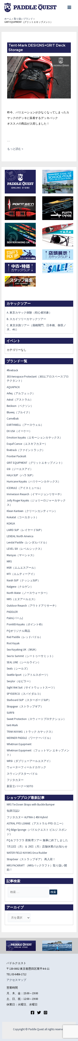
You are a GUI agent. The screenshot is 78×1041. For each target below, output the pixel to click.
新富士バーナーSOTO (20, 786)
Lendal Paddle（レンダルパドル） (28, 542)
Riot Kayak (13, 643)
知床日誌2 (13, 811)
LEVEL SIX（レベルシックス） (25, 549)
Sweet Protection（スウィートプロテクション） (36, 719)
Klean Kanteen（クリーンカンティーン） (32, 511)
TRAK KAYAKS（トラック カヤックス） (30, 732)
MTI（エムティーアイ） (21, 574)
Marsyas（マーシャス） (21, 555)
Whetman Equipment (19, 744)
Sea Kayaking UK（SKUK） (22, 649)
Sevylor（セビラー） (19, 681)
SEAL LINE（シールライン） (24, 662)
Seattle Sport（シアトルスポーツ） (28, 675)
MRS (9, 561)
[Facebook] (32, 1012)
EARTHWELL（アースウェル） (25, 425)
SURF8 (10, 713)
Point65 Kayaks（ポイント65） (25, 624)
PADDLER (12, 612)
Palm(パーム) (15, 618)
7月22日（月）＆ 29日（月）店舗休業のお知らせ (37, 846)
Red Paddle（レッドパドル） (24, 637)
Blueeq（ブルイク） (19, 412)
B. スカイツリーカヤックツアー (26, 319)
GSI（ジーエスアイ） (20, 469)
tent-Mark (12, 725)
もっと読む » (15, 149)
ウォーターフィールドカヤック (26, 767)
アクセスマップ (16, 980)
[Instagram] (45, 1012)
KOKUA (11, 523)
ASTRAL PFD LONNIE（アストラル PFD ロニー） (36, 823)
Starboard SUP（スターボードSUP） (29, 700)
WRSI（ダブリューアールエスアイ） (29, 761)
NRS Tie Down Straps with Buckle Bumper (31, 804)
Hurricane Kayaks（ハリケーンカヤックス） (34, 481)
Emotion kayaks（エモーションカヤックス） (34, 437)
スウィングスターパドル (22, 774)
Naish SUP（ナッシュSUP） (23, 580)
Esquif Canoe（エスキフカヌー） (27, 444)
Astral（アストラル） (20, 399)
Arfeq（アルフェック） (21, 393)
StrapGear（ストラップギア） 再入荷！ (31, 859)
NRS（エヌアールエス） (22, 599)
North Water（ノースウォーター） (28, 593)
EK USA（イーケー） (19, 431)
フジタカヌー (15, 780)
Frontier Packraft (16, 456)
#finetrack (12, 370)
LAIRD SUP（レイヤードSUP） (25, 530)
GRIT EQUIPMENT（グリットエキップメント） (35, 463)
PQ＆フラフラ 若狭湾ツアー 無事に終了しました (37, 840)
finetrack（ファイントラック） (26, 450)
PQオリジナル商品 (18, 631)
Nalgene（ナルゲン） (20, 586)
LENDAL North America (20, 536)
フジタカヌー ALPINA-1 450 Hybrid (27, 817)
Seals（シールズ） (18, 668)
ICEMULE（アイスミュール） (24, 488)
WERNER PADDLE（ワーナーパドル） (29, 738)
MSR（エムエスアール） (22, 568)
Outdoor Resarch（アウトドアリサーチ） (32, 605)
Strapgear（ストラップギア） (25, 706)
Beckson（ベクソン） (20, 406)
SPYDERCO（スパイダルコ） (24, 694)
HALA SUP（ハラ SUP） (21, 475)
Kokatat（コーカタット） (23, 517)
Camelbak (13, 418)
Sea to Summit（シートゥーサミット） (31, 656)
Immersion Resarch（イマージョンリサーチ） (35, 494)
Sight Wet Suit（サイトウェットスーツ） (31, 687)
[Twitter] (39, 1012)
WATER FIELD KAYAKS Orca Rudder (27, 853)
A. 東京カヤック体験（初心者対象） (29, 312)
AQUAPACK (13, 387)
